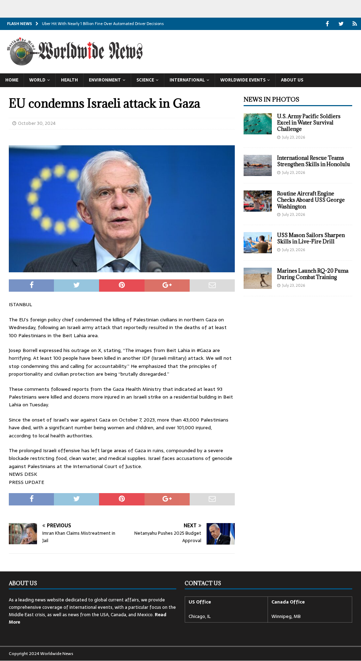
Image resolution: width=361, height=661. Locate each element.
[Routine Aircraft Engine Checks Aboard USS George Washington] (258, 201)
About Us (292, 80)
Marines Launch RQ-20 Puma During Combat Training (312, 273)
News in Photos (271, 99)
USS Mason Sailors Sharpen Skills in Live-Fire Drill (311, 238)
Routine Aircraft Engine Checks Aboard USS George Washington (311, 200)
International (187, 80)
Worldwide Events (242, 80)
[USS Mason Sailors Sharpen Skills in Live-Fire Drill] (258, 242)
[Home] (355, 24)
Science (145, 80)
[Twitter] (341, 24)
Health (69, 80)
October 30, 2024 (37, 123)
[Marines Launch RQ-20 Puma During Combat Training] (258, 278)
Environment (105, 80)
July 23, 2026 (293, 137)
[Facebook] (327, 24)
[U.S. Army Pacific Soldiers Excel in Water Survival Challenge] (258, 123)
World (37, 80)
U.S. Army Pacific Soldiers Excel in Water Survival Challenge (309, 122)
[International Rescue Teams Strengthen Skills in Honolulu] (258, 165)
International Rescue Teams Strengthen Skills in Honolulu (313, 161)
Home (11, 80)
